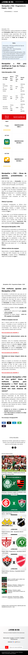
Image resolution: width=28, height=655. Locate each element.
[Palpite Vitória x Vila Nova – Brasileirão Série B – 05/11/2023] (14, 562)
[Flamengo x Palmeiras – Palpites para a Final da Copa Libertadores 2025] (14, 463)
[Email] (4, 426)
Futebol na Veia (5, 605)
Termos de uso (14, 639)
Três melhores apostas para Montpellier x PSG (13, 52)
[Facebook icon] (13, 448)
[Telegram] (14, 423)
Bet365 (6, 411)
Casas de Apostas (19, 1)
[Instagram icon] (15, 448)
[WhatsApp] (19, 423)
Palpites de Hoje (13, 605)
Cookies (22, 637)
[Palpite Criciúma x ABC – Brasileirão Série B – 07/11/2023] (14, 523)
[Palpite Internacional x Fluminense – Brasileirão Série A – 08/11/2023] (14, 503)
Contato (12, 637)
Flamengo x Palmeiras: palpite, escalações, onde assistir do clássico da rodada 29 (16, 591)
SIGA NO (10, 641)
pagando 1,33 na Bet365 (13, 316)
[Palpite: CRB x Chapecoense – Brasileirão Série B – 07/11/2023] (14, 542)
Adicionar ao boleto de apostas (23, 87)
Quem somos (6, 637)
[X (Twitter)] (9, 423)
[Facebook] (4, 423)
